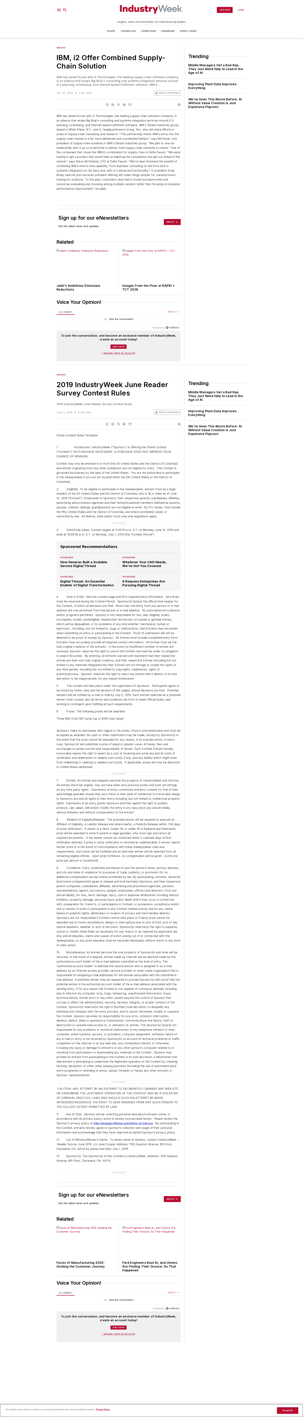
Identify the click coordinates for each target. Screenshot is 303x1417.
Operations (148, 31)
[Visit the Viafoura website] (172, 327)
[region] (118, 320)
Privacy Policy (103, 1409)
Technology (128, 31)
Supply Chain (188, 31)
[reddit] (124, 104)
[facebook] (107, 104)
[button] (58, 10)
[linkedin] (112, 104)
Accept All (287, 1410)
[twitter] (118, 104)
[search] (64, 10)
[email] (129, 104)
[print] (179, 104)
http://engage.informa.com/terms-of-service (123, 1110)
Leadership (168, 31)
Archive (61, 48)
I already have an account (118, 353)
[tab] (65, 312)
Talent (111, 31)
